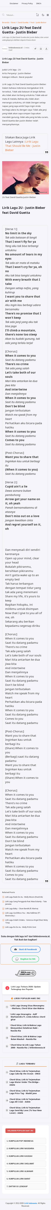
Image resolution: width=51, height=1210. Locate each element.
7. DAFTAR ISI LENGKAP (17, 1186)
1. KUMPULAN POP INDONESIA (20, 1141)
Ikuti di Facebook (28, 949)
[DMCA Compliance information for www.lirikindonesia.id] (25, 975)
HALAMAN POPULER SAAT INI (20, 1130)
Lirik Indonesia (30, 1203)
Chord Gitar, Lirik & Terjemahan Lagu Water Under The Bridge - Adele (25, 1082)
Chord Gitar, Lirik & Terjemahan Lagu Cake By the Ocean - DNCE (25, 1072)
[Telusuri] (3, 15)
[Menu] (47, 15)
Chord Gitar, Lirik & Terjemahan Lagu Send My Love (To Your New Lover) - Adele (26, 1110)
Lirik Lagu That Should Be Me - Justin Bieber (22, 146)
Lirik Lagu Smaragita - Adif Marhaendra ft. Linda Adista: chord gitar (28, 1017)
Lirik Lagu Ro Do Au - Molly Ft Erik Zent (20, 927)
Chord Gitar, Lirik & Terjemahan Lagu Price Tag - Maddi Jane (25, 1092)
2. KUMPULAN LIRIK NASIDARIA (20, 1149)
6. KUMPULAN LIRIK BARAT (18, 1179)
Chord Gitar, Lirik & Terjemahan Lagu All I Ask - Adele (25, 1100)
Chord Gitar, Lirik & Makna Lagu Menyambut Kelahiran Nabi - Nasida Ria (26, 1028)
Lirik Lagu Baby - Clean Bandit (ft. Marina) (21, 908)
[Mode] (42, 15)
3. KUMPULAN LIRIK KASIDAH (19, 1156)
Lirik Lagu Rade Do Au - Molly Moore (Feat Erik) (24, 897)
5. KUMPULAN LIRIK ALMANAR (20, 1171)
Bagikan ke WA (27, 958)
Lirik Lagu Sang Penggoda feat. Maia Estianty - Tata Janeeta (26, 902)
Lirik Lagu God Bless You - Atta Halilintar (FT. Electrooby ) (23, 914)
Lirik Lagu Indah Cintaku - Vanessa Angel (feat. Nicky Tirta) (26, 921)
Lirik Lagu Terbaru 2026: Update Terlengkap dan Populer (26, 988)
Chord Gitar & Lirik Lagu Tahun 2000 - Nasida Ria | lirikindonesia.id (28, 1046)
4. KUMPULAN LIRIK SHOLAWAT (20, 1164)
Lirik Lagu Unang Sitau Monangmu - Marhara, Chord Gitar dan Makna (27, 1007)
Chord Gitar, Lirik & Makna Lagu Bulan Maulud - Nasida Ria (26, 1037)
